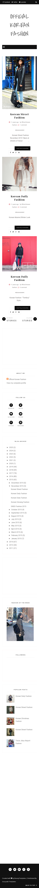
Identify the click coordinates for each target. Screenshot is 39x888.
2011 (11, 548)
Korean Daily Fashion (19, 198)
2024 (11, 451)
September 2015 (17, 513)
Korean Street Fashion (19, 116)
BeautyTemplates (20, 878)
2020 (11, 463)
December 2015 (17, 483)
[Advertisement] (23, 346)
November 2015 (17, 486)
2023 (11, 454)
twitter (21, 408)
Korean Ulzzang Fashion (20, 502)
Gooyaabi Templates (9, 882)
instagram (20, 425)
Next (30, 103)
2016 (11, 476)
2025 (11, 447)
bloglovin (11, 417)
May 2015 (15, 526)
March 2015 (15, 532)
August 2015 (16, 516)
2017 (11, 473)
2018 (11, 470)
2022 (11, 457)
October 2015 (16, 510)
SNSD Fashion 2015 (18, 506)
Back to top (30, 885)
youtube (20, 417)
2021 (11, 460)
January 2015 (16, 539)
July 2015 (15, 519)
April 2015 (15, 529)
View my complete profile (16, 383)
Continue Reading (22, 148)
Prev (25, 103)
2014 (11, 542)
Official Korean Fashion (19, 25)
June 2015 (15, 522)
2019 (11, 467)
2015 (11, 480)
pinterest (11, 425)
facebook (11, 408)
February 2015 (16, 535)
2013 (11, 545)
